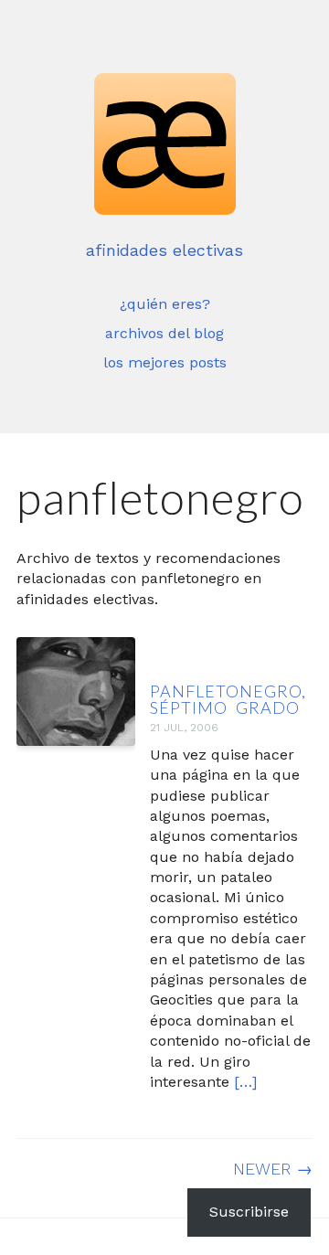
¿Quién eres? (165, 304)
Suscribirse (249, 1211)
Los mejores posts (165, 362)
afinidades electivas (164, 250)
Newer (273, 1168)
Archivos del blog (164, 333)
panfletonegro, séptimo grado (228, 699)
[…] (245, 1081)
